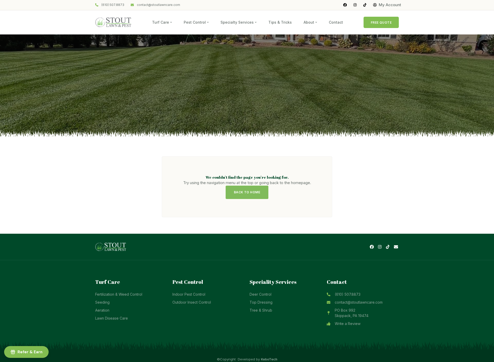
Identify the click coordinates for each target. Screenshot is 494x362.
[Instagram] (380, 247)
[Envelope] (396, 247)
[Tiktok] (388, 247)
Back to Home (247, 192)
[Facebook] (371, 247)
